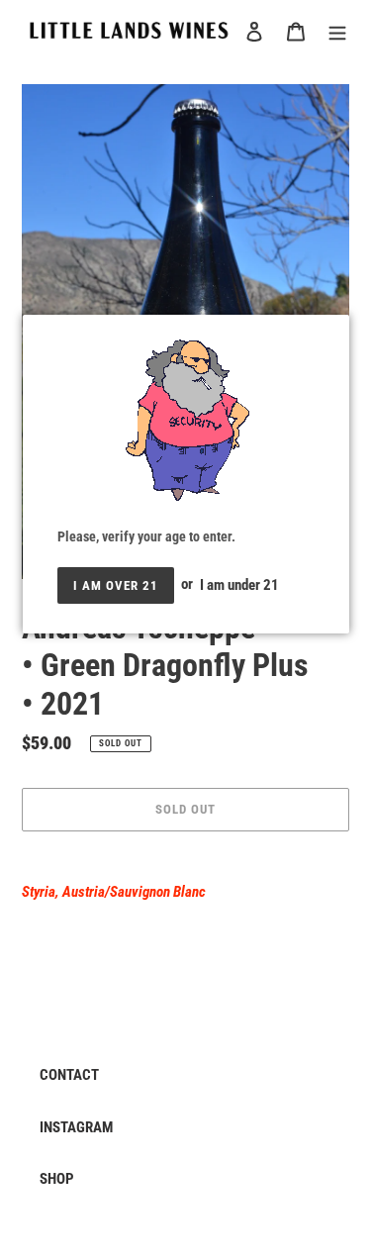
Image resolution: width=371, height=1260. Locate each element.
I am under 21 (239, 584)
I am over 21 (115, 585)
